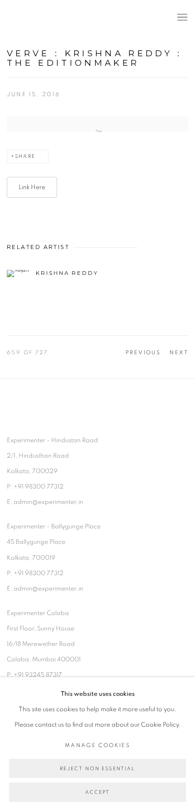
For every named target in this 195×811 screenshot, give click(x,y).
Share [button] (25, 156)
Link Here (32, 187)
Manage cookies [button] (97, 745)
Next (179, 352)
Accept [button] (97, 792)
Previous (143, 352)
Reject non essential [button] (98, 768)
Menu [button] (181, 17)
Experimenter (43, 17)
